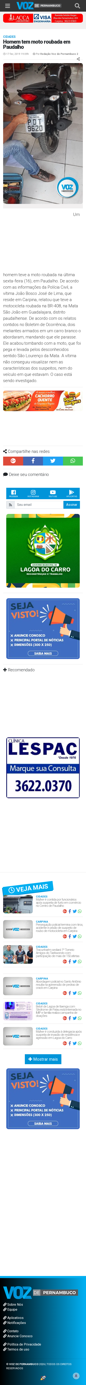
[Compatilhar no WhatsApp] (73, 461)
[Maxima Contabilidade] (43, 401)
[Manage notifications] (76, 1376)
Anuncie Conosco (19, 1336)
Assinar (71, 505)
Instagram (33, 496)
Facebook (13, 496)
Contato (12, 1331)
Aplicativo (71, 496)
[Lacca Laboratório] (43, 18)
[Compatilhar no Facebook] (33, 461)
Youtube (53, 496)
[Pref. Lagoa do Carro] (43, 551)
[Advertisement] (37, 241)
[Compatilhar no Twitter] (53, 461)
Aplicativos (15, 1318)
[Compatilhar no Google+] (13, 461)
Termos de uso (17, 1349)
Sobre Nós (14, 1305)
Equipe (11, 1309)
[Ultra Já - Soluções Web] (43, 1378)
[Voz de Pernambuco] (39, 5)
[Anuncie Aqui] (43, 628)
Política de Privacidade (23, 1344)
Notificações (16, 1323)
